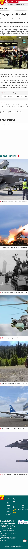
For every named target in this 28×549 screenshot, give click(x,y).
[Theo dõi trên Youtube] (12, 2)
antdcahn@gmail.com (23, 509)
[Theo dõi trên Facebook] (10, 2)
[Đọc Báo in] (17, 1)
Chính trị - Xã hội (20, 4)
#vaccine (5, 111)
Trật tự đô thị (11, 4)
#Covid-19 (19, 111)
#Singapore (11, 111)
